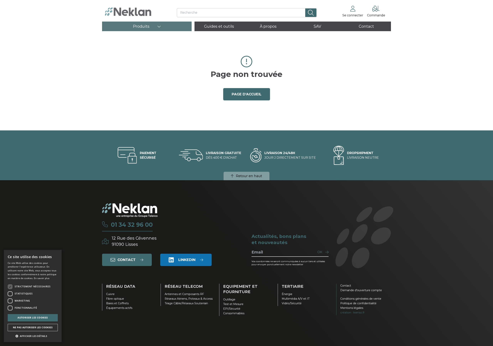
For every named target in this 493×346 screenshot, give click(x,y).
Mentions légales (351, 308)
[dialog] (33, 296)
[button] (33, 336)
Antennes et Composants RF (184, 294)
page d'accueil (247, 94)
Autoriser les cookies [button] (33, 317)
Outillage (229, 299)
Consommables (233, 313)
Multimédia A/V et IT (295, 298)
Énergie (287, 294)
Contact (345, 285)
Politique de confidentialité (358, 303)
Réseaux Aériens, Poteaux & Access (189, 298)
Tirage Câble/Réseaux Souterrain (186, 303)
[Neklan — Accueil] (128, 12)
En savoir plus (41, 278)
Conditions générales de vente (360, 298)
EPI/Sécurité (231, 308)
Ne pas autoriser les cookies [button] (33, 327)
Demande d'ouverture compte (361, 290)
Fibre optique (115, 298)
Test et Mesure (233, 304)
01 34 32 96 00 (132, 225)
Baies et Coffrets (117, 303)
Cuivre (110, 294)
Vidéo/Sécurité (292, 303)
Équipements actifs (119, 308)
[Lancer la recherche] (311, 12)
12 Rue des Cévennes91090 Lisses (134, 241)
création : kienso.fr (352, 312)
